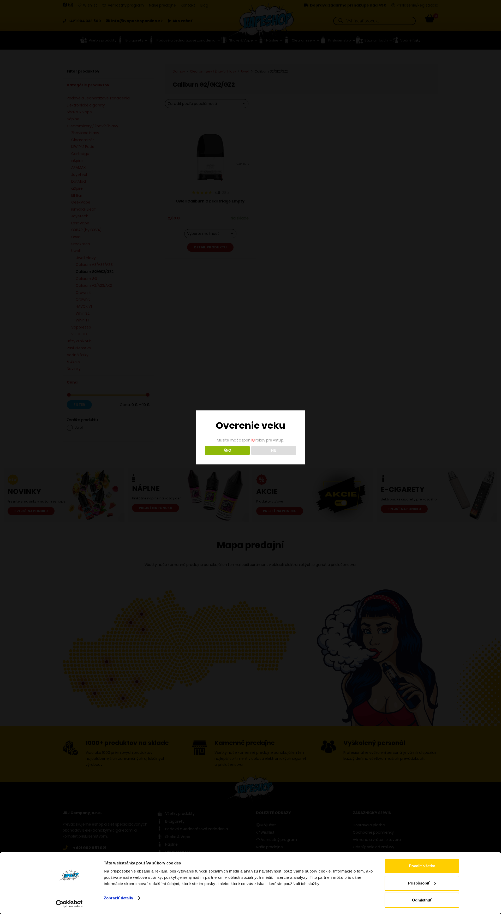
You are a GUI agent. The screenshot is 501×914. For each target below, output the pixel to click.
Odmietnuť (422, 900)
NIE (273, 450)
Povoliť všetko (422, 866)
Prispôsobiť (419, 883)
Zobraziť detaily (118, 898)
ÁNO (227, 450)
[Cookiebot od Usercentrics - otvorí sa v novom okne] (69, 904)
